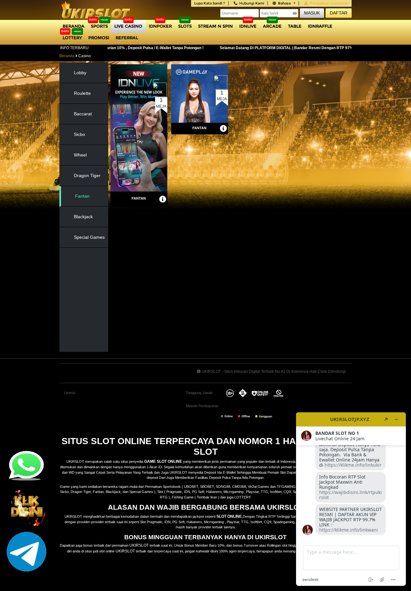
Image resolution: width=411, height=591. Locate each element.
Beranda (73, 26)
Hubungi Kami (251, 3)
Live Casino (128, 26)
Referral (127, 37)
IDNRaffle (320, 26)
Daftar (338, 12)
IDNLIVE (248, 26)
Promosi (98, 37)
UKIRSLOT (139, 545)
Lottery (72, 37)
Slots (185, 26)
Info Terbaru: (75, 48)
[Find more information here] (351, 499)
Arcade (272, 26)
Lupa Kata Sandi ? (209, 3)
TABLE (295, 26)
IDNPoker (160, 26)
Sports (99, 26)
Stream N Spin (215, 26)
